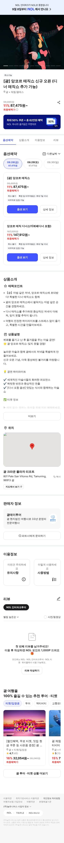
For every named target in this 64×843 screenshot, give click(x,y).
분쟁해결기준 (45, 801)
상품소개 (24, 140)
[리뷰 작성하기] (58, 599)
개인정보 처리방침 (51, 798)
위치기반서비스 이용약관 (27, 798)
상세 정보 (48, 209)
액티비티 (41, 703)
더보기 (32, 416)
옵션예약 (8, 140)
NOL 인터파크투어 (16, 607)
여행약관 (31, 801)
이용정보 (40, 140)
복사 (58, 476)
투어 (27, 703)
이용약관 (7, 798)
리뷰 (56, 140)
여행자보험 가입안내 (12, 801)
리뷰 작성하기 (32, 670)
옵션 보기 (22, 209)
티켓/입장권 (12, 703)
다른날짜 (52, 153)
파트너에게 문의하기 (34, 535)
